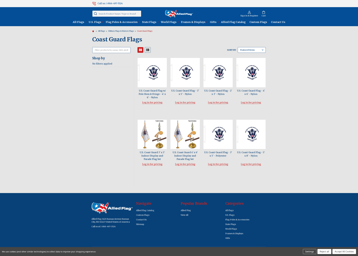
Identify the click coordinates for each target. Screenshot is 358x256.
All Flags (78, 22)
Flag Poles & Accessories (122, 22)
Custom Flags (258, 22)
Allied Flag (186, 210)
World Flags (168, 22)
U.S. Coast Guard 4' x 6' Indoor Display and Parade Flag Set (185, 155)
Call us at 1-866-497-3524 (103, 226)
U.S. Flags (95, 22)
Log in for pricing (152, 102)
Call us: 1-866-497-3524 (110, 3)
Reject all (324, 251)
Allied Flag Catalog (233, 22)
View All (184, 215)
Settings (309, 251)
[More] (85, 22)
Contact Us (278, 22)
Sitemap (140, 224)
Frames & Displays (193, 22)
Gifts (213, 22)
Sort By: (231, 50)
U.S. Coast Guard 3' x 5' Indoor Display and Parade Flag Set (152, 155)
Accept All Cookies (344, 251)
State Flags (149, 22)
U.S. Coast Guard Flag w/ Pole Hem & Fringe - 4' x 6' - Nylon (152, 94)
